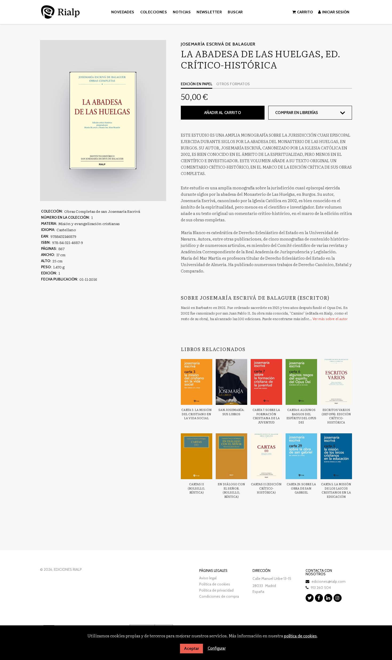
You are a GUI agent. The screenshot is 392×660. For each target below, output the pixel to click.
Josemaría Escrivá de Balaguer (218, 44)
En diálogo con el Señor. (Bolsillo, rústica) (231, 490)
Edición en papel (196, 84)
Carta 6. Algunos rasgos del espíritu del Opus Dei (301, 416)
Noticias (182, 12)
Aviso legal (208, 578)
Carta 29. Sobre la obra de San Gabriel (301, 488)
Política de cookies (214, 584)
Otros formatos (233, 84)
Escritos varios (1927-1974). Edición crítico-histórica (336, 416)
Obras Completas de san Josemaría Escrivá (102, 211)
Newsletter (209, 12)
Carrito (305, 12)
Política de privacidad (216, 590)
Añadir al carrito (222, 112)
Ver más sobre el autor (330, 319)
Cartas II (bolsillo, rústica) (196, 488)
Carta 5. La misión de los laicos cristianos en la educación (336, 490)
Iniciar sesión (335, 12)
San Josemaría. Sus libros (231, 412)
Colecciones (153, 12)
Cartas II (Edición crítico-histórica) (266, 488)
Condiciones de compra (219, 596)
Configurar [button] (217, 648)
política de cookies (300, 636)
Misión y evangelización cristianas (88, 223)
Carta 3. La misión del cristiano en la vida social (196, 414)
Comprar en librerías (296, 112)
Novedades (122, 12)
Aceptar (191, 648)
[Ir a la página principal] (60, 11)
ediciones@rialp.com (328, 581)
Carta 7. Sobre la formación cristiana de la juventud (266, 416)
